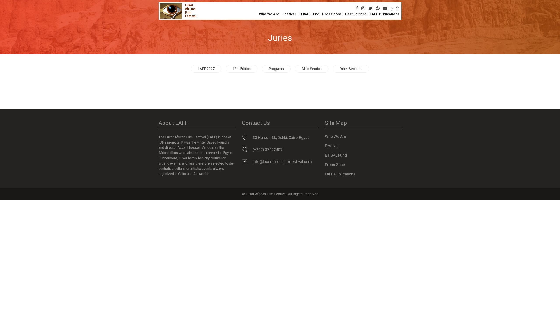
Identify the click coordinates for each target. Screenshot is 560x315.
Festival (289, 14)
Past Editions (356, 14)
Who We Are (269, 14)
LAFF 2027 (206, 69)
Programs (276, 69)
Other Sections (351, 69)
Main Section (312, 69)
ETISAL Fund (309, 14)
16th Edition (242, 69)
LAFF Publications (384, 14)
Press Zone (332, 14)
